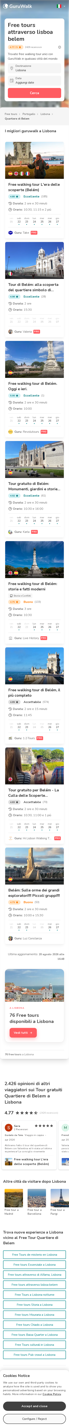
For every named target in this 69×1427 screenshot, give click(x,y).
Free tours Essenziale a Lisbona (34, 1265)
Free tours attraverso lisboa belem (35, 1285)
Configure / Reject (34, 1419)
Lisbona (45, 114)
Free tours (11, 114)
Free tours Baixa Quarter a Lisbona (35, 1335)
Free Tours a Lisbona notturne (34, 1295)
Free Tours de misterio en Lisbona (34, 1255)
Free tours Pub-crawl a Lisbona (34, 1355)
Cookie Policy (52, 1394)
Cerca (34, 93)
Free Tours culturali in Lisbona (34, 1345)
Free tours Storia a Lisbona (35, 1305)
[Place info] (59, 47)
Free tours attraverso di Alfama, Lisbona (34, 1275)
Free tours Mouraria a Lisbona (34, 1315)
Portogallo (29, 114)
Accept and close (34, 1406)
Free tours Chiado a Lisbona (34, 1325)
